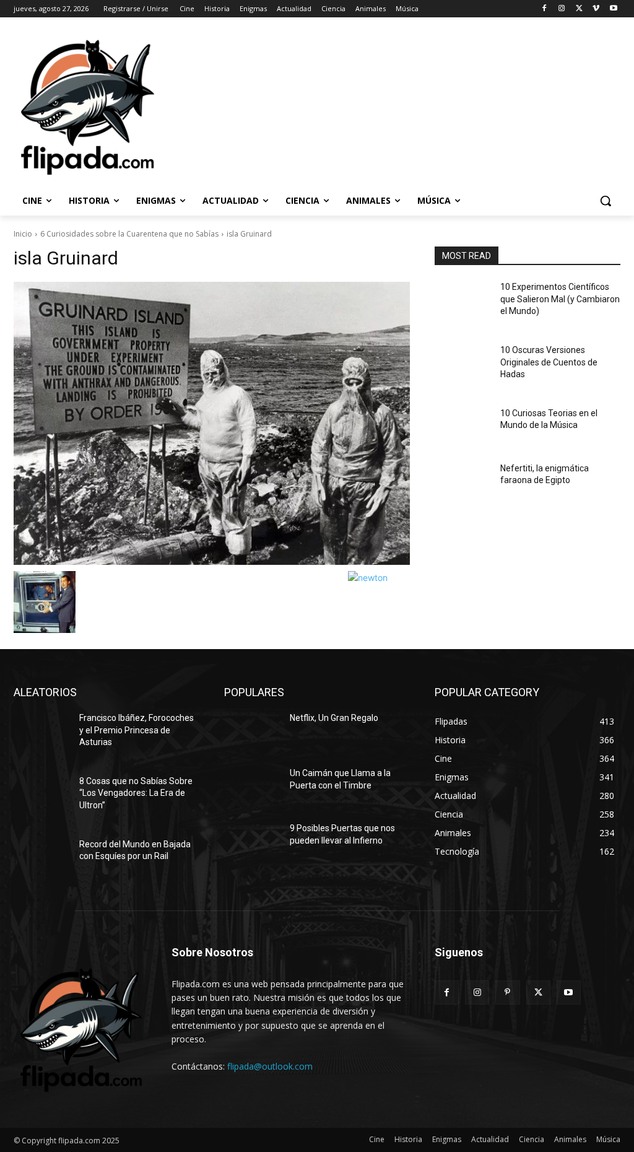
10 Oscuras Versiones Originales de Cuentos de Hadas (548, 362)
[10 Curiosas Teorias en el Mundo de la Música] (462, 427)
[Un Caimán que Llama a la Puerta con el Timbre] (252, 786)
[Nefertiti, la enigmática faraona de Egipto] (462, 482)
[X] (579, 9)
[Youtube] (613, 9)
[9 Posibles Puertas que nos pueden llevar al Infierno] (252, 842)
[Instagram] (562, 9)
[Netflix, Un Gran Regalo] (252, 731)
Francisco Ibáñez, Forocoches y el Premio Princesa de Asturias (136, 730)
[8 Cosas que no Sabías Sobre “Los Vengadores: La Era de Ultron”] (41, 794)
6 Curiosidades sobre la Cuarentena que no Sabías (129, 234)
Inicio (23, 234)
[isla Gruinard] (212, 423)
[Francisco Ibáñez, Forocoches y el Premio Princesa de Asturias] (41, 731)
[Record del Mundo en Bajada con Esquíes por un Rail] (41, 858)
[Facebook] (544, 9)
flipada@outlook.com (270, 1066)
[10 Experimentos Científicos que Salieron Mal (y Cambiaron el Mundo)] (462, 300)
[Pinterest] (507, 992)
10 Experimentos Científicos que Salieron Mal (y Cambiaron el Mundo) (560, 299)
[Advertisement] (304, 105)
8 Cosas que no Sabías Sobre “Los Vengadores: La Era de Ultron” (136, 793)
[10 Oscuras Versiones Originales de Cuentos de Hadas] (462, 363)
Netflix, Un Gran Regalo (334, 718)
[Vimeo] (596, 9)
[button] (605, 201)
